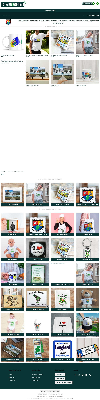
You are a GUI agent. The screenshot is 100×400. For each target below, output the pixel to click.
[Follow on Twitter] (82, 375)
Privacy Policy (36, 377)
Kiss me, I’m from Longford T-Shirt (84, 55)
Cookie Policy (35, 380)
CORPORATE (60, 379)
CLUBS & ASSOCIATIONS (64, 383)
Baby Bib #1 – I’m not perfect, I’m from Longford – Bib (12, 172)
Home (85, 15)
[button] (93, 3)
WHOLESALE (60, 375)
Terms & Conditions (37, 374)
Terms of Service (66, 398)
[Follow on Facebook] (75, 375)
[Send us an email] (86, 375)
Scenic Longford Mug (81, 85)
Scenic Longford (55, 85)
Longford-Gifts (50, 11)
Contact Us (12, 380)
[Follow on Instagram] (79, 375)
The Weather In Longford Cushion (59, 55)
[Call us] (90, 375)
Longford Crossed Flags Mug (8, 55)
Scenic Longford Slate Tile (32, 85)
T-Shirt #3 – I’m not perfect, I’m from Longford (37, 55)
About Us (11, 377)
